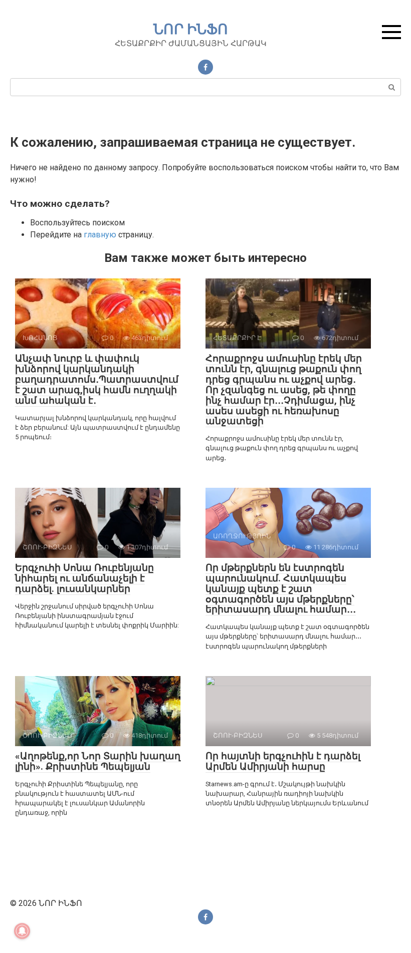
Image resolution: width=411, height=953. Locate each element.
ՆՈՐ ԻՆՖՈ (190, 29)
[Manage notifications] (22, 931)
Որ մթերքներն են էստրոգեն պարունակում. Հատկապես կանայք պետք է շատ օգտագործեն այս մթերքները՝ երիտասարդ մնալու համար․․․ (281, 588)
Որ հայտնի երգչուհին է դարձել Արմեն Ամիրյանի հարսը (283, 761)
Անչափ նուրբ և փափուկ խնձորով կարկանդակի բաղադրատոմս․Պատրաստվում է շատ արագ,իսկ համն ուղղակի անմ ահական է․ (96, 379)
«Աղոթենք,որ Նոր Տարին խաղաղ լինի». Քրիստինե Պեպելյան (97, 761)
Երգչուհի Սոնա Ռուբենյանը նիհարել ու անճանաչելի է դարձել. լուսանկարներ (84, 578)
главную (100, 234)
